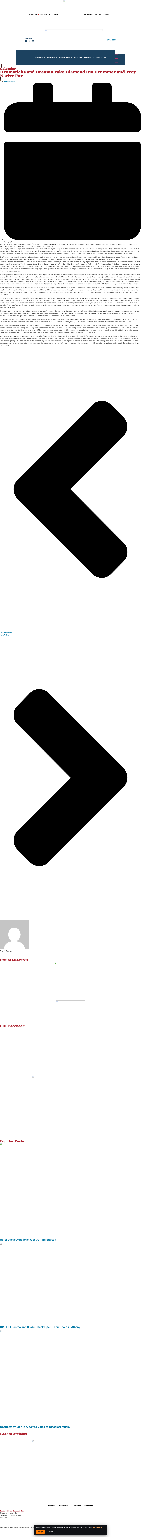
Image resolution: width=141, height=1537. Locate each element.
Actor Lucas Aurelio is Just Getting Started (28, 1239)
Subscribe (89, 1506)
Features (39, 58)
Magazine (78, 58)
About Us (51, 1506)
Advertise (76, 1506)
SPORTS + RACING (88, 14)
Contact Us (63, 1506)
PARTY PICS (98, 14)
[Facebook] (26, 41)
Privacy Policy (97, 1527)
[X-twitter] (33, 41)
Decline (50, 1531)
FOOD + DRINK (43, 14)
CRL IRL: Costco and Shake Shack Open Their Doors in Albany (40, 1327)
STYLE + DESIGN (53, 14)
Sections (51, 58)
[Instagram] (30, 41)
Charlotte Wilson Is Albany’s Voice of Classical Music (35, 1427)
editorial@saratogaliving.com (11, 1521)
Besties (87, 58)
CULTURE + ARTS (33, 14)
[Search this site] (120, 52)
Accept (40, 1531)
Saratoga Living (99, 58)
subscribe (111, 40)
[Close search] (116, 60)
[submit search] (116, 56)
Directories (64, 58)
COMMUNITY (106, 14)
